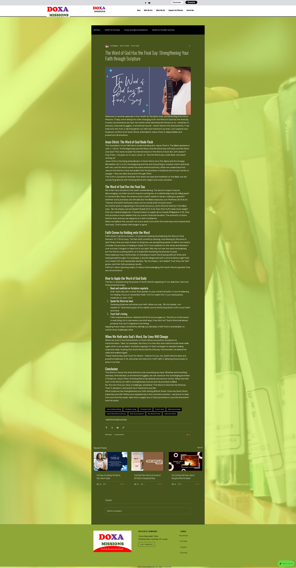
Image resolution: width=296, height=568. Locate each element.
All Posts (97, 30)
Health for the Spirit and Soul (163, 30)
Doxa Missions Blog (114, 409)
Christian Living (130, 409)
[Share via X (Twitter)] (112, 427)
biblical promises (174, 409)
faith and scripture (137, 414)
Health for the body (112, 30)
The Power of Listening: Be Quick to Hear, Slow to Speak (108, 477)
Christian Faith (145, 409)
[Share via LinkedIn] (118, 427)
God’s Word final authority (116, 414)
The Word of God (154, 414)
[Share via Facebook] (106, 427)
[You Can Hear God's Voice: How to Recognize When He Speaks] (185, 461)
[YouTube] (149, 3)
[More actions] (189, 45)
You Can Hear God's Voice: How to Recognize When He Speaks (183, 477)
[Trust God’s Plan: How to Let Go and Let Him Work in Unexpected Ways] (148, 461)
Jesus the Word (170, 414)
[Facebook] (145, 3)
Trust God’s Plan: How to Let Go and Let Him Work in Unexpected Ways (147, 477)
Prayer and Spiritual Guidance (136, 30)
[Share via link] (123, 427)
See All (199, 447)
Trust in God (159, 409)
